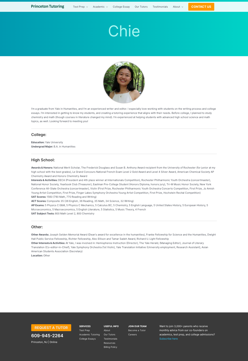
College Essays (87, 338)
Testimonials (110, 338)
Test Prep (84, 330)
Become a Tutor (137, 330)
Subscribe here (168, 338)
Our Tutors (109, 334)
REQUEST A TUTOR (51, 328)
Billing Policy (110, 347)
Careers (132, 334)
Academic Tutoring (89, 334)
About (107, 330)
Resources (109, 343)
